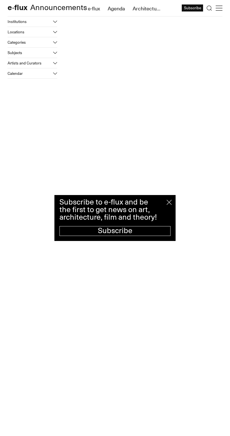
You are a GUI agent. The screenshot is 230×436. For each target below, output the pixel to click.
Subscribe (115, 230)
